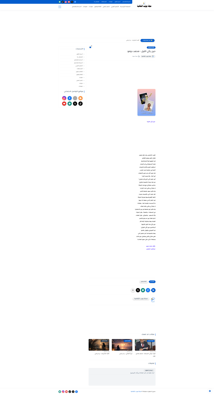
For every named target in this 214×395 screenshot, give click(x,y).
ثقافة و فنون (79, 71)
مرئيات (81, 83)
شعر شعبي (106, 6)
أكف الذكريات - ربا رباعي (132, 40)
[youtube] (69, 2)
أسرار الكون (117, 1)
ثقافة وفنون (97, 6)
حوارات (91, 6)
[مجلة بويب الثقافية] (144, 5)
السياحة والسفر (126, 1)
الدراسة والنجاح (77, 6)
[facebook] (75, 2)
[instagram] (66, 2)
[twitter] (72, 2)
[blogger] (80, 98)
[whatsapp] (60, 2)
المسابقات (104, 1)
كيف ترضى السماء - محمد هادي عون (145, 355)
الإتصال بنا (96, 1)
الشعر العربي (115, 6)
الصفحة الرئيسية (125, 6)
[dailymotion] (75, 98)
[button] (148, 290)
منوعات (110, 1)
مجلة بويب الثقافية (146, 56)
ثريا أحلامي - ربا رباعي (125, 354)
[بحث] (60, 7)
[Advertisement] (107, 25)
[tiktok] (63, 2)
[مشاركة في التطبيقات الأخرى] (133, 290)
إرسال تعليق (148, 370)
